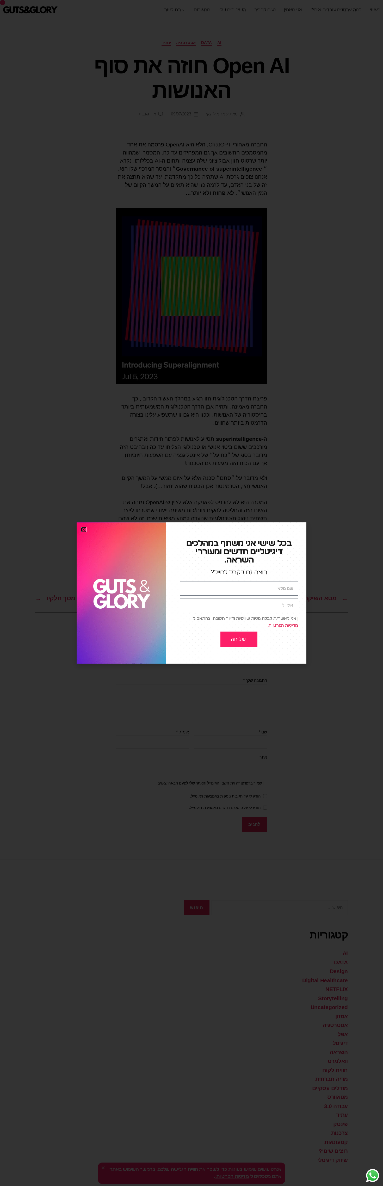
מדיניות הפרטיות (283, 625)
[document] (191, 593)
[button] (84, 530)
